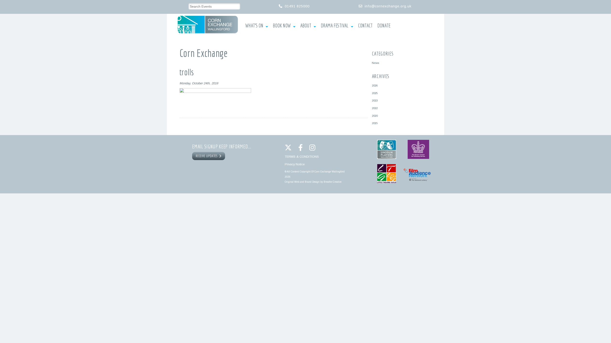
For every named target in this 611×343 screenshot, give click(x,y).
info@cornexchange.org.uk (388, 6)
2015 (375, 123)
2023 (375, 100)
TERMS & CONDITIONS (302, 156)
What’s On (254, 25)
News (375, 62)
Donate (383, 25)
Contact (365, 25)
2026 (375, 85)
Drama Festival (334, 25)
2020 (375, 115)
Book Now (282, 25)
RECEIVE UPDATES (207, 156)
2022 (375, 108)
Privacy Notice (295, 164)
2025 (375, 93)
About (305, 25)
